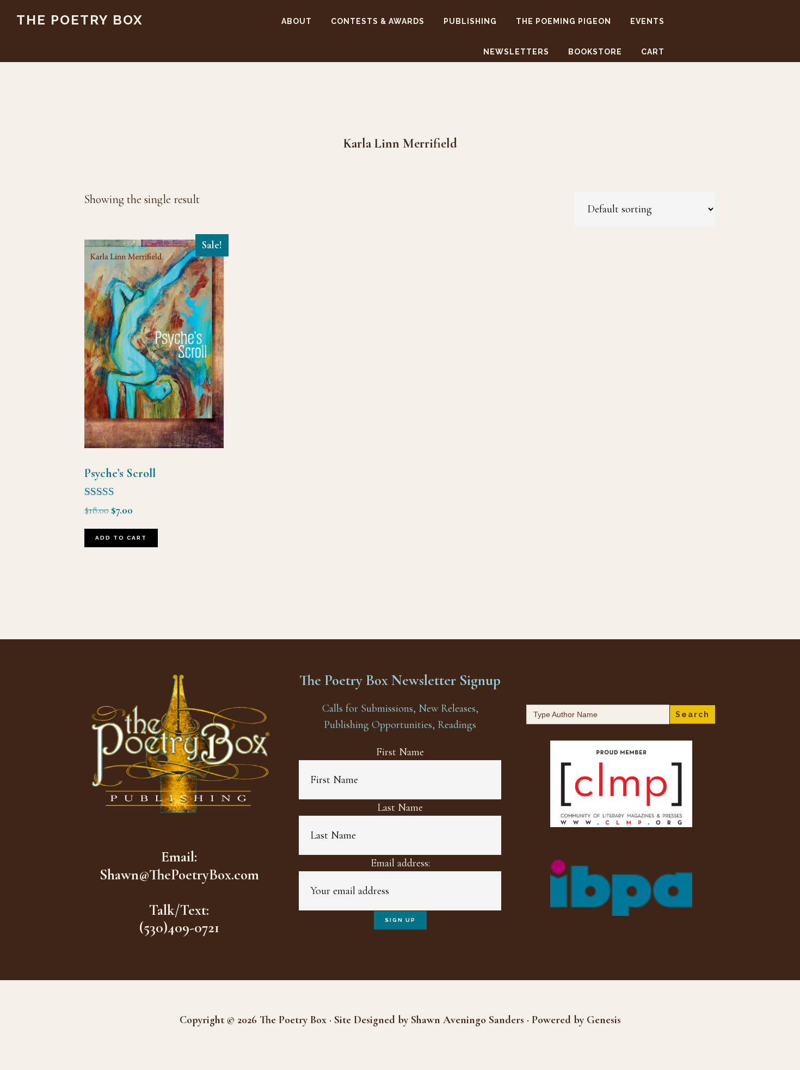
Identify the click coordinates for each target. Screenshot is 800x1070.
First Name (400, 752)
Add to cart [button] (121, 538)
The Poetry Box (79, 20)
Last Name (400, 807)
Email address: (400, 863)
